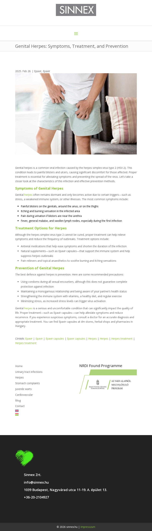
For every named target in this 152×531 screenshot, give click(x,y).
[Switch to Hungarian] (44, 414)
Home (19, 366)
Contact (20, 406)
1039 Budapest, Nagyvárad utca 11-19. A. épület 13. (65, 490)
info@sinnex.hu (36, 482)
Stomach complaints (27, 383)
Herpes (92, 338)
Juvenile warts (23, 389)
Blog (18, 400)
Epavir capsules (55, 338)
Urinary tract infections (28, 372)
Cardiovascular (24, 394)
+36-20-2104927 (36, 497)
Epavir (37, 71)
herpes (28, 194)
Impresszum (87, 527)
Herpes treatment (122, 338)
